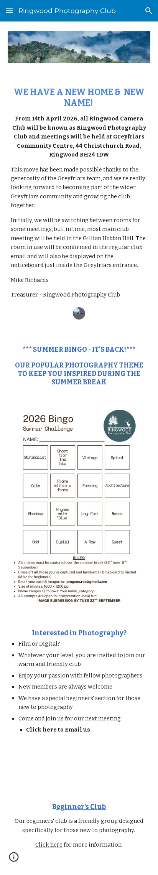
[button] (9, 10)
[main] (79, 193)
